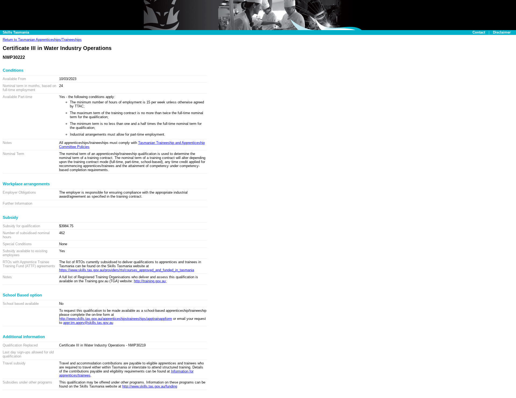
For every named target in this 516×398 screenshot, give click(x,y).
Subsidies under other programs (27, 382)
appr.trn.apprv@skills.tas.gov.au (88, 323)
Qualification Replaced (20, 345)
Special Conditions (17, 244)
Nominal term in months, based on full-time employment (29, 88)
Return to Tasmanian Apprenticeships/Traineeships (42, 40)
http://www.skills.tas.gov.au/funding (149, 386)
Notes (7, 143)
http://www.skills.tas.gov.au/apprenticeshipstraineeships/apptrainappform (115, 319)
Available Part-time (17, 97)
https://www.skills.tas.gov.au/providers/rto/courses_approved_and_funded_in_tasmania (126, 270)
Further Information (17, 203)
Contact (478, 32)
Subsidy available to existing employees (25, 253)
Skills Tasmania (16, 32)
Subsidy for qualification (21, 226)
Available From (14, 79)
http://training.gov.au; (150, 281)
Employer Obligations (19, 192)
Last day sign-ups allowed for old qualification (28, 354)
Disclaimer (502, 32)
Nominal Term (13, 154)
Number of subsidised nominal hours (26, 235)
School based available (21, 304)
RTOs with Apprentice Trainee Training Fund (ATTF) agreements (29, 264)
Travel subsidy (14, 363)
